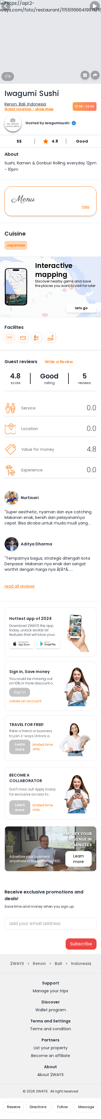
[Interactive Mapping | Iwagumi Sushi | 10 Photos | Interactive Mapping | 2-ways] (21, 643)
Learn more (20, 747)
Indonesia (81, 963)
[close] (5, 5)
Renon (39, 963)
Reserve (13, 1106)
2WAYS (17, 963)
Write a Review (59, 361)
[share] (95, 75)
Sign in (20, 692)
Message (86, 1106)
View (85, 207)
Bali (58, 963)
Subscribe (81, 944)
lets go (81, 308)
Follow (62, 1106)
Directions (38, 1106)
